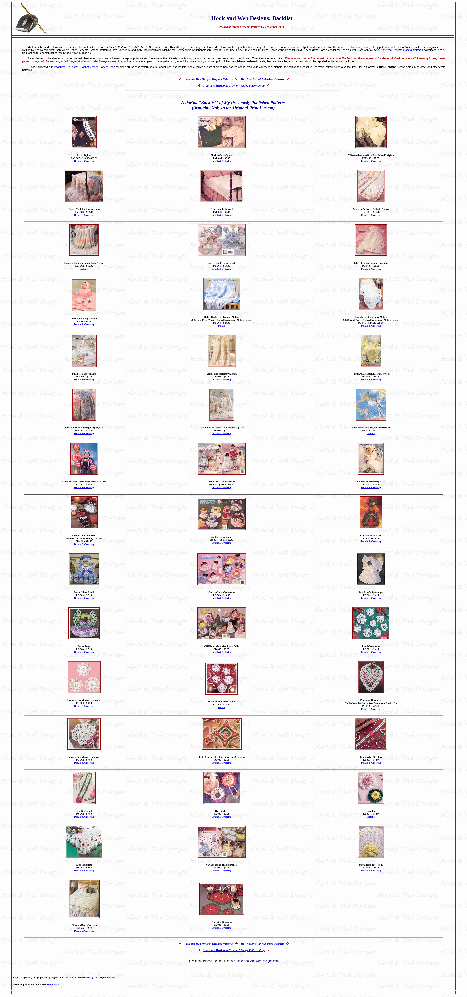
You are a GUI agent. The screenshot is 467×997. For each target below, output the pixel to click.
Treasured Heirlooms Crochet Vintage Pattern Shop (84, 67)
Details (84, 268)
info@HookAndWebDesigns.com (257, 961)
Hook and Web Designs (83, 977)
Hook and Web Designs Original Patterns (398, 50)
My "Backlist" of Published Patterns (262, 79)
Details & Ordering (84, 161)
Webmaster (53, 984)
